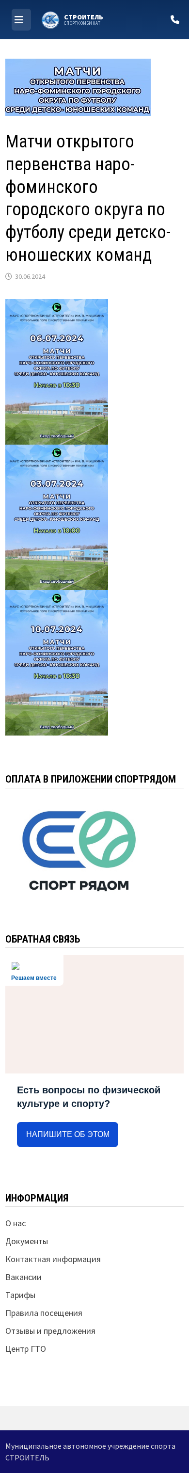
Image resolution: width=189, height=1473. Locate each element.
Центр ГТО (25, 1348)
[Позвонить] (175, 19)
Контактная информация (53, 1259)
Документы (26, 1241)
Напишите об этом (68, 1134)
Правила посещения (43, 1312)
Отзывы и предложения (50, 1330)
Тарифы (20, 1294)
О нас (15, 1223)
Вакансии (23, 1276)
